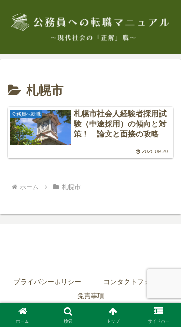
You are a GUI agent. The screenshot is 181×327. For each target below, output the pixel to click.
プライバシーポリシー (47, 282)
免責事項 (90, 296)
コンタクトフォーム (133, 282)
